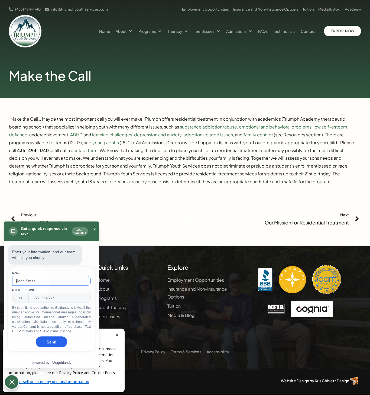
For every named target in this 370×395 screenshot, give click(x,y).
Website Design (295, 380)
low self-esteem (330, 127)
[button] (124, 31)
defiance (18, 134)
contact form (84, 150)
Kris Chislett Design (332, 380)
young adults (105, 142)
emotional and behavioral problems (275, 127)
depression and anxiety (157, 134)
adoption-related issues (208, 134)
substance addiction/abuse (208, 127)
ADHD (76, 134)
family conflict (258, 134)
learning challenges (112, 134)
